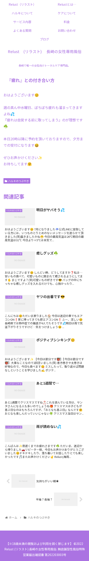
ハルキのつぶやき (18, 181)
